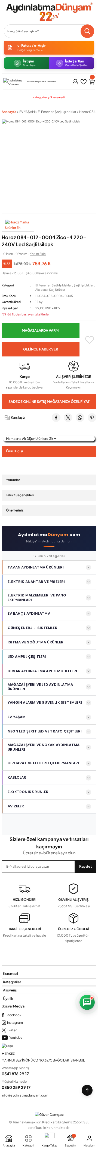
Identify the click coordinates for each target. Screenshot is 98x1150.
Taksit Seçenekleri (20, 495)
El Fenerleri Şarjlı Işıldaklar (53, 285)
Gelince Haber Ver (40, 349)
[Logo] (49, 12)
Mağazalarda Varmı (41, 330)
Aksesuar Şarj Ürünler (50, 289)
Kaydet (85, 866)
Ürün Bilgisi (14, 451)
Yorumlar (13, 480)
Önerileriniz (14, 510)
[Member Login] (75, 82)
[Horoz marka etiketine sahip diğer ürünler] (18, 225)
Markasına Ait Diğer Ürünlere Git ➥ (31, 439)
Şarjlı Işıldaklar (83, 285)
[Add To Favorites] (89, 340)
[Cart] (92, 82)
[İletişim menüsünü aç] (87, 1002)
